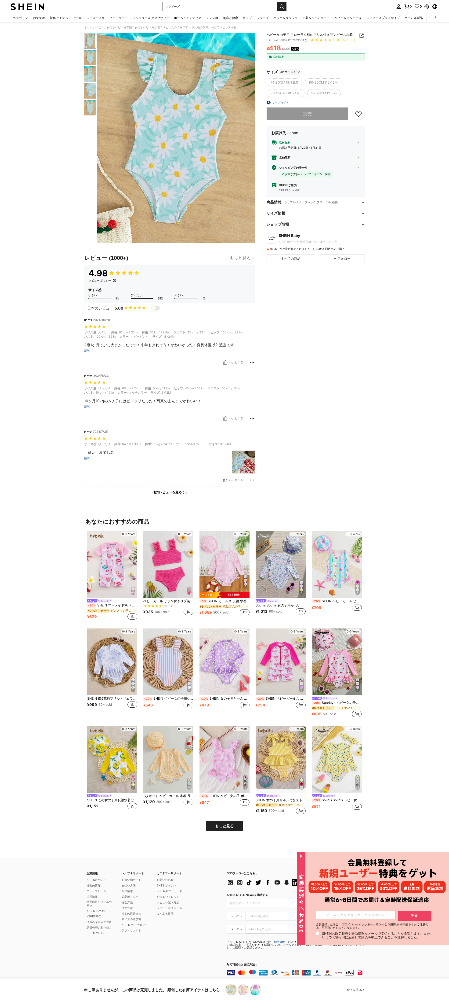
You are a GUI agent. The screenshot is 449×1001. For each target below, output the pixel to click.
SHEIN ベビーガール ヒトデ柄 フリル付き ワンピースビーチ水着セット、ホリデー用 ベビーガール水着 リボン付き (337, 601)
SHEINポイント (167, 885)
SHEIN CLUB (95, 933)
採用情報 (92, 896)
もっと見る (224, 826)
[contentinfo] (297, 972)
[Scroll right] (435, 17)
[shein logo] (27, 6)
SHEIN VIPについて (134, 925)
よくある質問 (165, 913)
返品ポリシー (130, 896)
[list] (264, 882)
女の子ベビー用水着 (147, 27)
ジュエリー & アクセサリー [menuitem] (150, 18)
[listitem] (112, 576)
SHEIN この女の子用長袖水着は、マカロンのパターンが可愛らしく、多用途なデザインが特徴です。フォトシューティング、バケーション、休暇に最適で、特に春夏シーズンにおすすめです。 (112, 800)
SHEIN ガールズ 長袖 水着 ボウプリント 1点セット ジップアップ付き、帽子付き (225, 601)
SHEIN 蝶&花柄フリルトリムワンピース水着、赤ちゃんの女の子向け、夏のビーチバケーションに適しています (112, 698)
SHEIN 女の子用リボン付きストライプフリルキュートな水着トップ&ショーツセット (281, 800)
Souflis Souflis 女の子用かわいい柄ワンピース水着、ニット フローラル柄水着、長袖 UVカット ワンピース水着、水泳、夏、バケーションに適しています (281, 605)
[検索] (281, 6)
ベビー (99, 27)
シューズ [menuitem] (263, 18)
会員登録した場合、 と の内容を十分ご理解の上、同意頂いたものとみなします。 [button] (372, 926)
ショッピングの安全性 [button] (293, 167)
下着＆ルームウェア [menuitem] (316, 18)
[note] (224, 595)
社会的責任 (94, 885)
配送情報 (127, 891)
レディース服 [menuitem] (96, 18)
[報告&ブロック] (252, 362)
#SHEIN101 (94, 916)
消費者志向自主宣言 (99, 922)
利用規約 (279, 942)
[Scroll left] (429, 17)
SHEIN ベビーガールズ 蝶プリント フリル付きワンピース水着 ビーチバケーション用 (281, 698)
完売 (307, 113)
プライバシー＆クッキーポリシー (363, 924)
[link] (408, 6)
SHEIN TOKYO (96, 910)
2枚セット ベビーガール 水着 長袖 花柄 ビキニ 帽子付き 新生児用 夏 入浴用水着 (168, 796)
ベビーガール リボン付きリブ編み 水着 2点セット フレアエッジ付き (168, 601)
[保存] (358, 113)
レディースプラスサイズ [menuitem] (383, 18)
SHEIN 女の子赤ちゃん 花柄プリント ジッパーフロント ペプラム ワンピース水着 (225, 698)
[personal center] (399, 6)
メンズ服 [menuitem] (212, 18)
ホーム (88, 27)
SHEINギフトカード (169, 891)
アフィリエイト (131, 930)
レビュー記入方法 (168, 902)
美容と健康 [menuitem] (230, 18)
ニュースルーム (96, 891)
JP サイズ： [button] (288, 72)
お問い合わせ (165, 880)
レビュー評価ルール (169, 908)
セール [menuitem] (77, 18)
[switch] (155, 308)
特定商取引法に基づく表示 (101, 903)
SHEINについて (96, 880)
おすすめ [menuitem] (39, 18)
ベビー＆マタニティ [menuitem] (348, 18)
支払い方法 (129, 885)
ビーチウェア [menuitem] (118, 18)
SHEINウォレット (168, 896)
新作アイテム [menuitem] (59, 18)
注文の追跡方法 (131, 913)
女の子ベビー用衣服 (119, 27)
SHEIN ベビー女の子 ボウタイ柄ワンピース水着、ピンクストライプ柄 (225, 796)
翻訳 (87, 350)
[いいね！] (225, 362)
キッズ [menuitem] (247, 18)
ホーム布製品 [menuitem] (414, 18)
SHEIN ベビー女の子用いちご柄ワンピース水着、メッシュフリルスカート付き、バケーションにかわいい (168, 698)
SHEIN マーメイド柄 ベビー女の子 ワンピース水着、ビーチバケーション (112, 605)
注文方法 (127, 908)
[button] (427, 6)
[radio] (284, 82)
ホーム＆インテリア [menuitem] (187, 18)
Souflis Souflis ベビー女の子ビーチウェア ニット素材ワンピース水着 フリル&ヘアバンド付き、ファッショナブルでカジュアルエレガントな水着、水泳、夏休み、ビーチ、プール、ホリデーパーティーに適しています (337, 800)
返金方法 (127, 902)
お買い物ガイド (131, 880)
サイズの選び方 (131, 919)
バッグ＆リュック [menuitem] (285, 18)
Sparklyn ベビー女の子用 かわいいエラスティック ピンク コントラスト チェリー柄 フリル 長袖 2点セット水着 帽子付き (337, 703)
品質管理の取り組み (99, 927)
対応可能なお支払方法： (242, 964)
